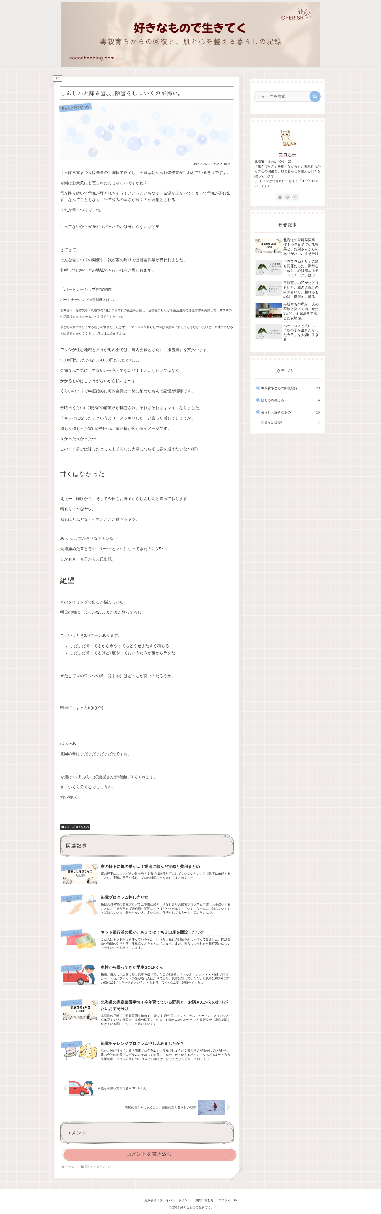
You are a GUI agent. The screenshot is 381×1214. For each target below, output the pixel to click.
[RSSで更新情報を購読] (295, 197)
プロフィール (227, 1200)
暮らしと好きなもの (77, 827)
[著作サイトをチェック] (280, 197)
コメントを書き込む (149, 1154)
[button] (315, 96)
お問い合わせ (204, 1200)
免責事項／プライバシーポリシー (167, 1200)
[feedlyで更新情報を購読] (287, 197)
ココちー (287, 154)
